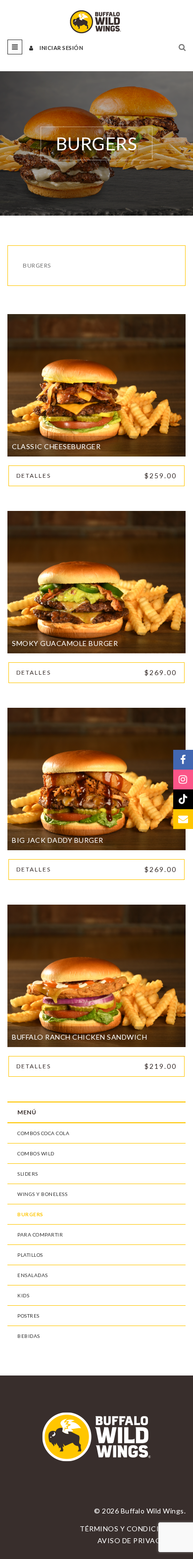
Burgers (30, 1214)
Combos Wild (35, 1153)
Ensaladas (32, 1275)
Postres (28, 1316)
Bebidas (28, 1336)
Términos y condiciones (129, 1528)
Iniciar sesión (61, 48)
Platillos (30, 1255)
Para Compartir (40, 1235)
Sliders (27, 1174)
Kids (23, 1295)
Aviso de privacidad (138, 1540)
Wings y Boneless (42, 1194)
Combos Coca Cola (43, 1133)
